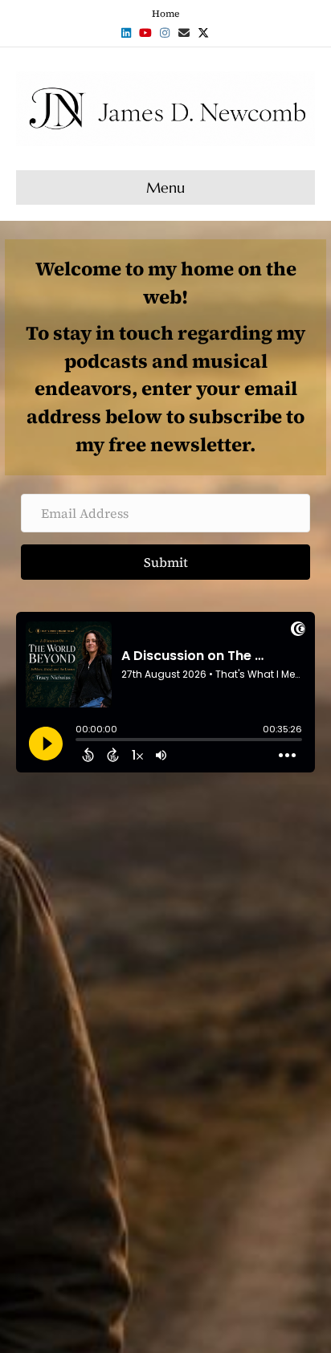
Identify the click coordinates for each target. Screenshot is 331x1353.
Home (165, 13)
